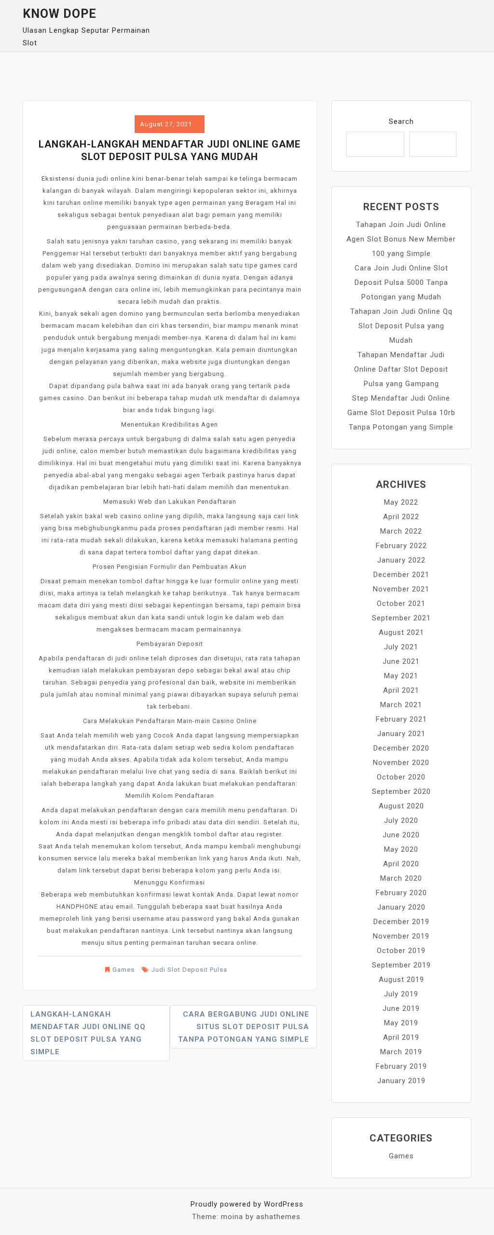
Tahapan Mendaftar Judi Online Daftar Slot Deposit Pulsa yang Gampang (401, 369)
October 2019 (401, 950)
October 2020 (401, 777)
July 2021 (401, 647)
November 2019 (401, 936)
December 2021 (401, 574)
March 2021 (401, 704)
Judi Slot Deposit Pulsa (189, 969)
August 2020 (401, 806)
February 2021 (401, 719)
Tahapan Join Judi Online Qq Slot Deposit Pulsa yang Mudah (401, 326)
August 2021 (401, 632)
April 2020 (401, 863)
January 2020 (401, 907)
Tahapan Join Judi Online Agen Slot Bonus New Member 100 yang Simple (401, 239)
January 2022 (401, 560)
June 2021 (401, 661)
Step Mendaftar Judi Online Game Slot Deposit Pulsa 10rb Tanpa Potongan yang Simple (401, 412)
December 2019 (401, 921)
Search (401, 121)
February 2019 (401, 1066)
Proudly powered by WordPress (247, 1204)
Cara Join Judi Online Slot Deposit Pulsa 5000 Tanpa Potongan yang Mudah (401, 282)
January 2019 (401, 1080)
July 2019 (401, 994)
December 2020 (401, 748)
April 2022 (401, 516)
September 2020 (401, 791)
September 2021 (401, 618)
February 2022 (401, 545)
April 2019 (401, 1037)
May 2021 (401, 675)
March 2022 (401, 531)
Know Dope (59, 14)
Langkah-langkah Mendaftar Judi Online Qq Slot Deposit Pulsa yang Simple (88, 1033)
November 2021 (401, 589)
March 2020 (401, 878)
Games (123, 969)
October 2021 (401, 603)
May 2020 (401, 849)
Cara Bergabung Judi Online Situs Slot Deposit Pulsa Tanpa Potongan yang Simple (243, 1027)
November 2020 (401, 762)
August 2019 (401, 979)
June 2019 (401, 1008)
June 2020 (401, 835)
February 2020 (401, 892)
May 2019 (401, 1023)
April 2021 (401, 690)
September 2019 (401, 965)
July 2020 (401, 820)
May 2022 (401, 502)
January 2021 (401, 733)
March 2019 (401, 1051)
